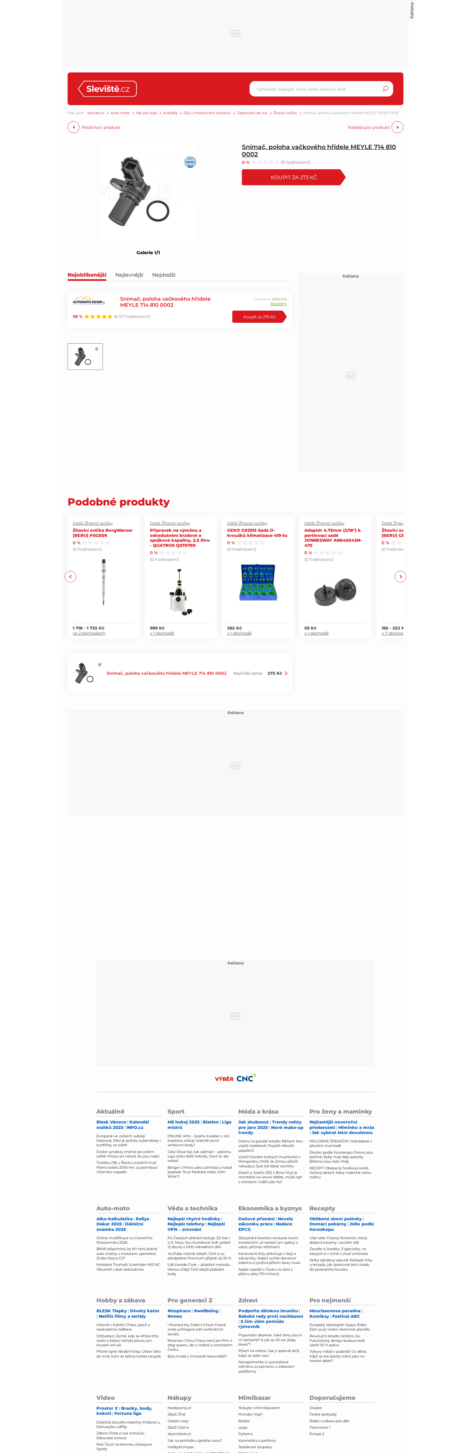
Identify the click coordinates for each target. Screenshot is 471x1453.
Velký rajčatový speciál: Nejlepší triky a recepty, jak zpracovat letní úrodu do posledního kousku (341, 1265)
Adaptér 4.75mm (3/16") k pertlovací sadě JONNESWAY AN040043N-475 (333, 537)
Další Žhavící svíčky (93, 523)
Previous (70, 576)
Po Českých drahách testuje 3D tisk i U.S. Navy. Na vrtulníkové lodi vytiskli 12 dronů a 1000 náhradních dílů (199, 1242)
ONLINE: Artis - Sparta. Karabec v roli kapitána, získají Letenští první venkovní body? (198, 1141)
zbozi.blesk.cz (179, 1434)
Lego (242, 1427)
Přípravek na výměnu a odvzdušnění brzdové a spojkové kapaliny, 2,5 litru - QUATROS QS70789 (180, 537)
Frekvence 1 (320, 1427)
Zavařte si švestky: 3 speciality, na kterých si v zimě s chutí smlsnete (339, 1251)
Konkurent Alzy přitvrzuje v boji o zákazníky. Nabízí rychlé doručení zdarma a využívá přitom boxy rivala (269, 1258)
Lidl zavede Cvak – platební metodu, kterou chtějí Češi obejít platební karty (199, 1269)
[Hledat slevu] (385, 88)
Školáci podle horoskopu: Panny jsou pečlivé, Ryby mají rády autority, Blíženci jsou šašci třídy (341, 1157)
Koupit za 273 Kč (294, 177)
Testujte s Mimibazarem (259, 1408)
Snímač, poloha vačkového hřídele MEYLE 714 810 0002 (319, 150)
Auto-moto (120, 113)
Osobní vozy (178, 1421)
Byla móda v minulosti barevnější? (197, 1356)
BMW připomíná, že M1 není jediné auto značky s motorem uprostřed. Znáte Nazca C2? (126, 1253)
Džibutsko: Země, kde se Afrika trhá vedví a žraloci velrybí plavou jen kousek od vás (127, 1341)
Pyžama (245, 1434)
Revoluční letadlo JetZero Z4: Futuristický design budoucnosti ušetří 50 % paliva (337, 1341)
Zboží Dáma (178, 1427)
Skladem (278, 303)
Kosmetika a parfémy (257, 1440)
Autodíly (170, 113)
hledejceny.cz (179, 1408)
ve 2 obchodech (89, 633)
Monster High (250, 1414)
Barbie (244, 1421)
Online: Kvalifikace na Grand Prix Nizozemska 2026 (124, 1240)
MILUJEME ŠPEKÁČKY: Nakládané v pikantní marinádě (341, 1143)
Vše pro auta (146, 113)
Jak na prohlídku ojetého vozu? (195, 1440)
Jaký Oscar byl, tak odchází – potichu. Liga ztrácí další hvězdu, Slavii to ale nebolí (199, 1156)
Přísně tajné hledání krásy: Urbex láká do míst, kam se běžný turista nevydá (128, 1353)
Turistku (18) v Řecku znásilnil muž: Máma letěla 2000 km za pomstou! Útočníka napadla (126, 1167)
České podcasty (323, 1414)
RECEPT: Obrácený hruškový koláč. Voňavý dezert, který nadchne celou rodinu (340, 1173)
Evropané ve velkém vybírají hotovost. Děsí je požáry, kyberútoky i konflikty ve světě (128, 1141)
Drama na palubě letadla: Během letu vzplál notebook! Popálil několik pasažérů (270, 1146)
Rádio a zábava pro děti (330, 1421)
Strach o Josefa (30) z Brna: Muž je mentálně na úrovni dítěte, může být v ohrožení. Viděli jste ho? (270, 1177)
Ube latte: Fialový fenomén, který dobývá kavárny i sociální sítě (338, 1240)
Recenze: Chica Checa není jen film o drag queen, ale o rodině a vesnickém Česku (200, 1345)
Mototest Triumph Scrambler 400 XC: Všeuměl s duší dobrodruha (128, 1266)
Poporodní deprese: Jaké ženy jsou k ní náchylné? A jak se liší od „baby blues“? (270, 1340)
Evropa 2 (317, 1434)
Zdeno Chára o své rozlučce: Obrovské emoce (120, 1435)
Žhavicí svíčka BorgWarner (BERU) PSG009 (103, 532)
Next (400, 576)
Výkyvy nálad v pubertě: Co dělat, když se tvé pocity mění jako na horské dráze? (338, 1356)
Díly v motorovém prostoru (207, 113)
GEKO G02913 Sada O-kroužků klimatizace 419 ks (257, 532)
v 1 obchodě (162, 633)
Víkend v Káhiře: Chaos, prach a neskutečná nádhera (123, 1327)
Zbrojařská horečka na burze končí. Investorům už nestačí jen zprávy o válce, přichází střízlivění (268, 1242)
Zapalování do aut (252, 113)
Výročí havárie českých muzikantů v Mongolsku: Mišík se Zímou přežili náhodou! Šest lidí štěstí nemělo (269, 1161)
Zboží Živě (177, 1414)
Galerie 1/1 (148, 252)
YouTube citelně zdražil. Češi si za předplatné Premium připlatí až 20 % (199, 1255)
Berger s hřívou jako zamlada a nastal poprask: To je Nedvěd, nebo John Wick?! (200, 1172)
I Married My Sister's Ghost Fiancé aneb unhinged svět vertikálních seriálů (197, 1329)
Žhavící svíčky (285, 113)
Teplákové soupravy (255, 1447)
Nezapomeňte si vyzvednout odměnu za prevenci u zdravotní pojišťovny (266, 1367)
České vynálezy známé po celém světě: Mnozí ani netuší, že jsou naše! (128, 1153)
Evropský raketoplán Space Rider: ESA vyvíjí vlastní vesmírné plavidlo (340, 1327)
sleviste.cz (95, 113)
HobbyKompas (181, 1447)
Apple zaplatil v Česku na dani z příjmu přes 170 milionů (265, 1271)
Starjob (316, 1408)
